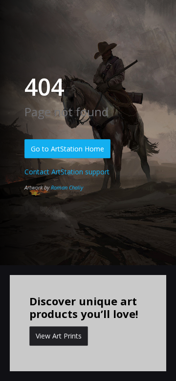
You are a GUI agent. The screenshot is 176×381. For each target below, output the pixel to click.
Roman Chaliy (67, 187)
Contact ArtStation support (67, 171)
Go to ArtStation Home (67, 148)
